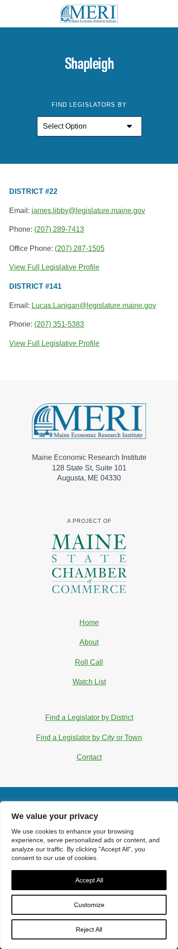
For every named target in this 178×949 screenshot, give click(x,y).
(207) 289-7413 (59, 229)
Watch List (89, 682)
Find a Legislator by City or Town (89, 737)
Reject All (89, 929)
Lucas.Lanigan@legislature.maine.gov (93, 305)
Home (89, 622)
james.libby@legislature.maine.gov (88, 210)
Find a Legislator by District (89, 717)
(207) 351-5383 (59, 324)
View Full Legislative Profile (54, 267)
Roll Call (89, 662)
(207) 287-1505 (80, 248)
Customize (89, 904)
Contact (89, 757)
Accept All (89, 880)
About (89, 642)
